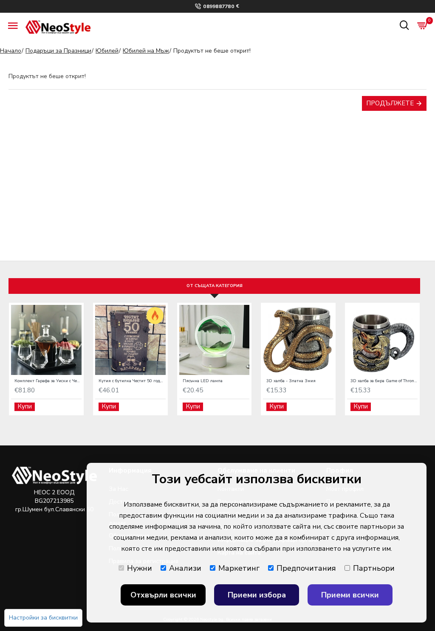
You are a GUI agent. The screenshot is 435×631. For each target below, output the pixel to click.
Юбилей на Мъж (146, 51)
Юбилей (107, 51)
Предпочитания (306, 568)
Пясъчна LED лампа (203, 381)
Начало (10, 51)
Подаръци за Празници (58, 51)
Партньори (374, 568)
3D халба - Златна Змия (291, 381)
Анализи (185, 568)
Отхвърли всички (163, 595)
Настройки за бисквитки (43, 618)
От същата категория (214, 286)
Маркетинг (239, 568)
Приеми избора (257, 595)
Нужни (139, 568)
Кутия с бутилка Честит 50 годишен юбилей (132, 381)
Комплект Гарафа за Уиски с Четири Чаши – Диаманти (48, 381)
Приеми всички (350, 595)
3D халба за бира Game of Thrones (384, 381)
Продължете (390, 103)
